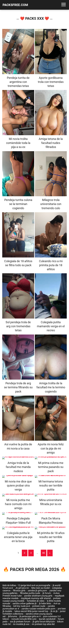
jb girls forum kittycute (44, 621)
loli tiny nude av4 (21, 606)
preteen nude (38, 606)
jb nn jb (54, 611)
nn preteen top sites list (43, 624)
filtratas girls (19, 590)
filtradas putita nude (30, 593)
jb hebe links (45, 603)
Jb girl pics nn (22, 588)
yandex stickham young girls (38, 595)
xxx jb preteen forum (20, 621)
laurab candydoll (47, 619)
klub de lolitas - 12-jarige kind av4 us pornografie (26, 585)
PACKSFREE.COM (15, 5)
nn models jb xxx (21, 624)
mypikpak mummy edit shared (36, 598)
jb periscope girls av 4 (30, 616)
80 (43, 553)
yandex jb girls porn (37, 590)
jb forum (47, 593)
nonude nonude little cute (23, 619)
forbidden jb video (35, 601)
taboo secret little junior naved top (31, 611)
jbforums (12, 616)
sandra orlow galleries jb (25, 603)
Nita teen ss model (40, 588)
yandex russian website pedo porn (38, 608)
